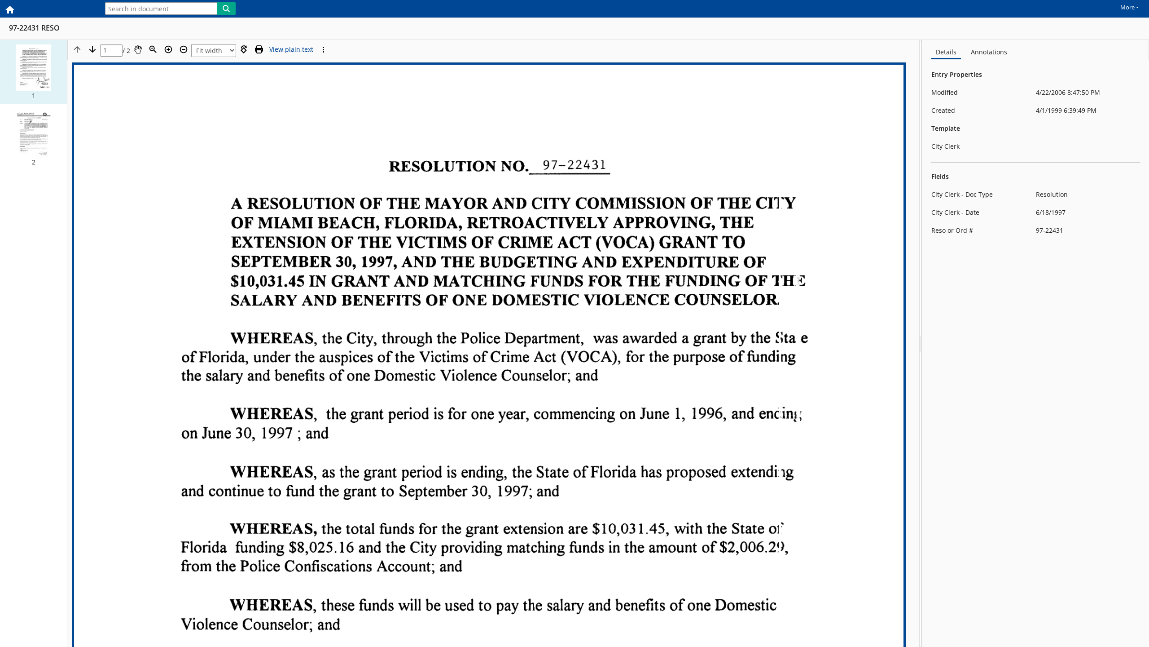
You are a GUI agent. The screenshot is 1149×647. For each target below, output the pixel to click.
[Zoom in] (168, 49)
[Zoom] (153, 49)
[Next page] (92, 49)
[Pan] (137, 49)
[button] (33, 72)
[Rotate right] (243, 49)
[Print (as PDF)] (259, 49)
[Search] (226, 8)
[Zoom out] (183, 49)
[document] (1035, 343)
